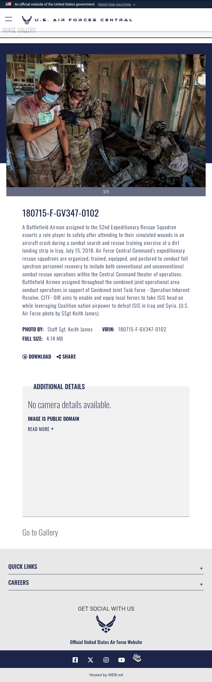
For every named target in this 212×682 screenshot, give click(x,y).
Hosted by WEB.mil (106, 675)
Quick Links (22, 566)
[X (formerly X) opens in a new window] (90, 660)
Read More (39, 429)
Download (39, 356)
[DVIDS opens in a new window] (137, 658)
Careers (18, 582)
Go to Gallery (40, 532)
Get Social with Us (106, 608)
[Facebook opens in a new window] (75, 660)
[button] (117, 4)
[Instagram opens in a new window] (106, 660)
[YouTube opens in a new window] (121, 660)
